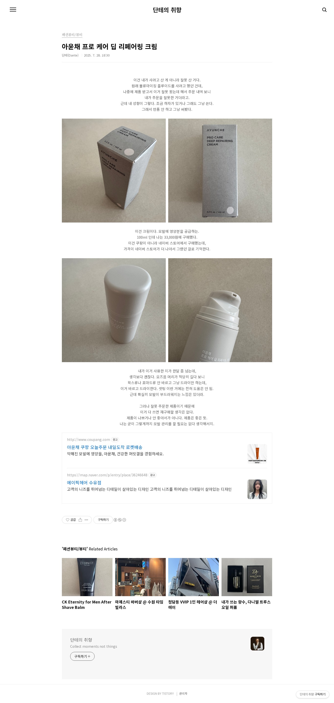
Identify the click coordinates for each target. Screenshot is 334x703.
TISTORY (168, 693)
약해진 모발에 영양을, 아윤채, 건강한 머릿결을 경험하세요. (115, 453)
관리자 (183, 693)
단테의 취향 (167, 10)
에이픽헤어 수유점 (84, 482)
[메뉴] (13, 10)
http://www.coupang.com (88, 439)
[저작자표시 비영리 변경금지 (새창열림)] (119, 520)
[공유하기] (80, 520)
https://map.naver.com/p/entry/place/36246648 (107, 475)
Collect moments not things (93, 646)
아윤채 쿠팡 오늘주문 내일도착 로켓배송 (105, 447)
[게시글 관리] (86, 520)
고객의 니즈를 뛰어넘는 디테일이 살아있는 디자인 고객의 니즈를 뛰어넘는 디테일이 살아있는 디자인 (149, 489)
